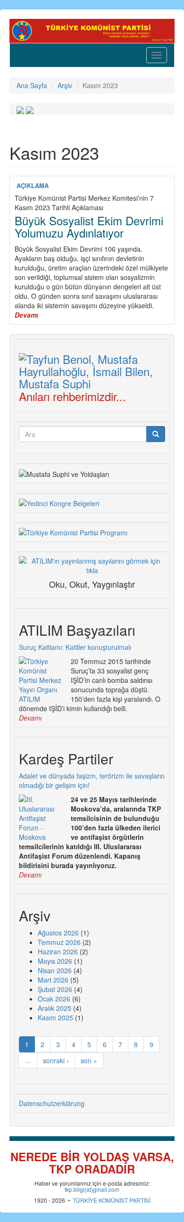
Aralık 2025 (54, 1008)
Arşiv (65, 85)
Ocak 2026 (54, 998)
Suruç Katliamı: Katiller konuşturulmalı (75, 647)
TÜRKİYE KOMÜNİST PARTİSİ (112, 1200)
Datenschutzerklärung (51, 1103)
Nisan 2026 (55, 970)
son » (89, 1060)
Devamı (30, 717)
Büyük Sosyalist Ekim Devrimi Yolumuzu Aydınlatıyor (89, 226)
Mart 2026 (53, 979)
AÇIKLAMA (33, 185)
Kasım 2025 (55, 1017)
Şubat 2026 (55, 989)
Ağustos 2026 (58, 932)
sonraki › (56, 1060)
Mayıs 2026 (55, 961)
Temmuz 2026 (59, 942)
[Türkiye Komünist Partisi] (92, 29)
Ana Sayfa (32, 85)
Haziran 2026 (58, 951)
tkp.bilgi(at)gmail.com (92, 1189)
